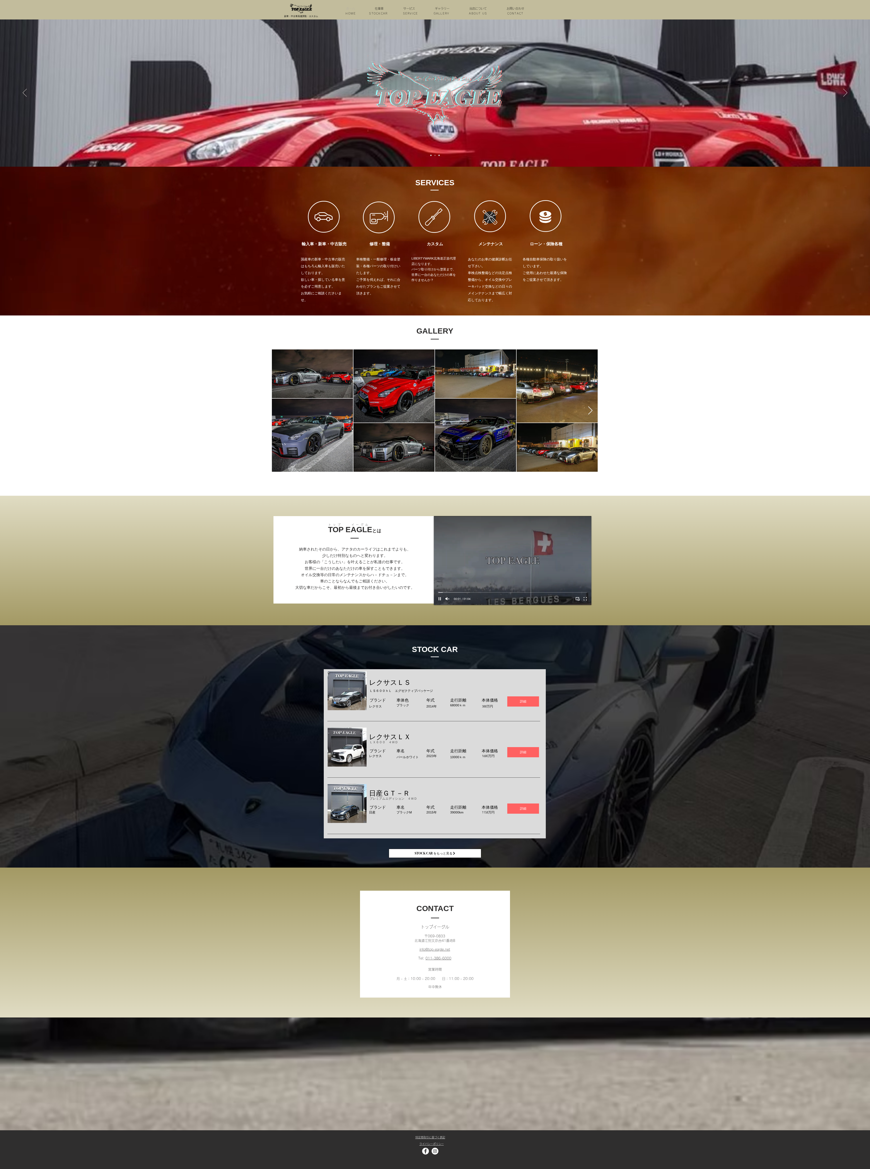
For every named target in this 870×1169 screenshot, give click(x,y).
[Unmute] (447, 599)
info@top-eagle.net (435, 949)
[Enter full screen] (585, 599)
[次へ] (845, 93)
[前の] (25, 93)
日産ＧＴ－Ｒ (389, 793)
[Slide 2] (435, 155)
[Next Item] (590, 410)
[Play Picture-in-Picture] (577, 599)
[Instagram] (435, 1151)
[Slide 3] (439, 155)
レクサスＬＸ (390, 737)
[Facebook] (425, 1151)
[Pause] (440, 599)
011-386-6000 (438, 958)
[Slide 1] (431, 155)
